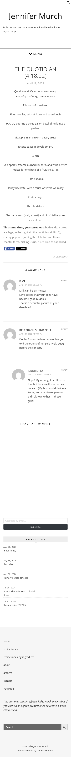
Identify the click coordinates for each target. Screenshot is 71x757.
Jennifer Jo (35, 370)
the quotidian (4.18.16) (46, 232)
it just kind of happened (52, 242)
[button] (68, 3)
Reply (64, 280)
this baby (8, 564)
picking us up (28, 242)
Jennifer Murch (35, 16)
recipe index (10, 649)
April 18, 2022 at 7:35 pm (31, 334)
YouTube (8, 688)
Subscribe (35, 526)
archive (7, 672)
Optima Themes (45, 750)
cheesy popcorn (12, 237)
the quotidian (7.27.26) (14, 604)
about (6, 665)
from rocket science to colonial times (19, 593)
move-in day (9, 550)
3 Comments (60, 256)
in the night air (23, 232)
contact (7, 680)
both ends (51, 227)
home (6, 641)
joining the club (33, 237)
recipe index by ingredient (18, 657)
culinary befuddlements (15, 577)
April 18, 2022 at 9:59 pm (39, 374)
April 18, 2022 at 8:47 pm (31, 285)
